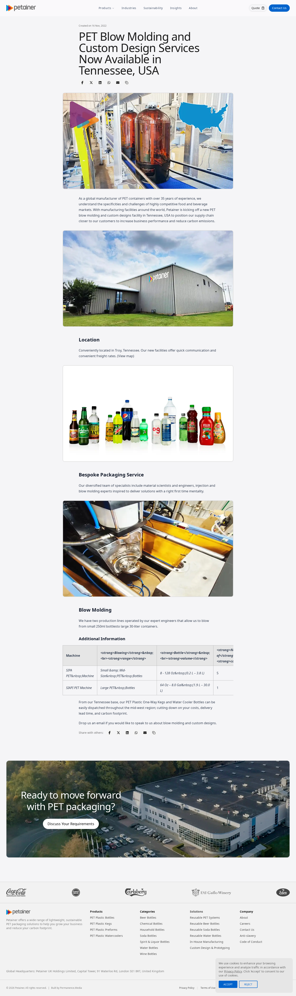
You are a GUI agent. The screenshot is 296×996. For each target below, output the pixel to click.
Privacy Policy (186, 988)
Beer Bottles (148, 917)
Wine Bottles (148, 954)
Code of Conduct (251, 942)
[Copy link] (126, 82)
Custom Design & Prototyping (210, 948)
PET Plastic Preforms (103, 930)
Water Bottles (149, 948)
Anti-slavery (248, 936)
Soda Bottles (148, 936)
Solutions (196, 911)
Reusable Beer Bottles (204, 923)
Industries (129, 8)
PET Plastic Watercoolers (106, 936)
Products (105, 8)
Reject (248, 984)
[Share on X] (91, 82)
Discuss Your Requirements (71, 823)
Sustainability (153, 8)
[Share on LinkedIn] (100, 82)
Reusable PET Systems (205, 917)
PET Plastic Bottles (102, 917)
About (193, 8)
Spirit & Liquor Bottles (155, 942)
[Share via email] (117, 82)
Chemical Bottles (151, 923)
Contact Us (279, 8)
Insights (176, 8)
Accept (228, 984)
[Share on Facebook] (82, 82)
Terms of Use (208, 988)
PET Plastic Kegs (101, 923)
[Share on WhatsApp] (109, 82)
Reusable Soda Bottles (205, 930)
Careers (245, 923)
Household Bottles (152, 930)
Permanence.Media (71, 988)
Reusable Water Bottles (205, 936)
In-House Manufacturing (206, 942)
